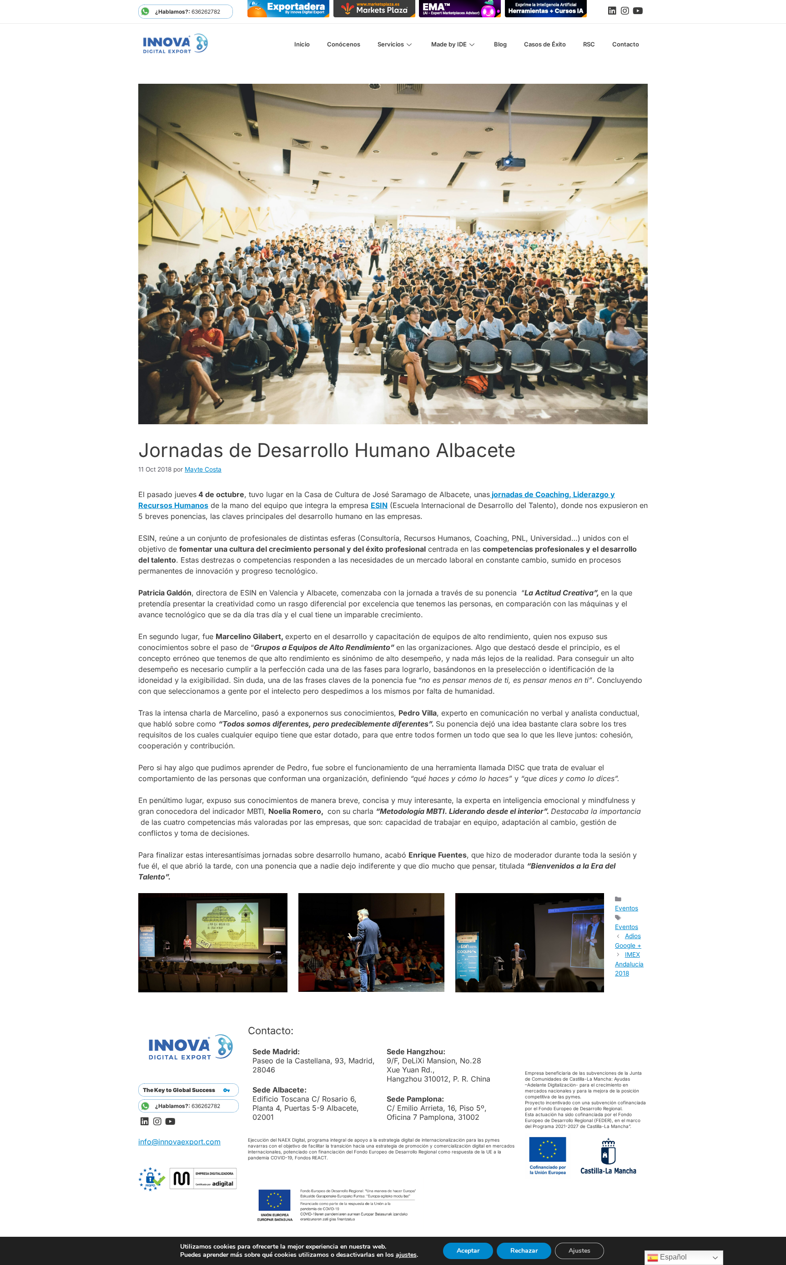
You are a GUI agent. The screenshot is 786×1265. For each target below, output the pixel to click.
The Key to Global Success (179, 1090)
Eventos (626, 908)
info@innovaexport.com (179, 1141)
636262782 (187, 11)
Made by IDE (449, 44)
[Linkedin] (612, 11)
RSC (589, 44)
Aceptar (468, 1250)
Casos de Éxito (545, 44)
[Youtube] (637, 11)
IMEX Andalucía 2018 (629, 964)
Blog (500, 44)
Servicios (391, 44)
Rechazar (524, 1250)
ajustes (406, 1255)
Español (672, 1257)
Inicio (302, 44)
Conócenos (343, 44)
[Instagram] (625, 11)
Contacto (625, 44)
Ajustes (579, 1250)
